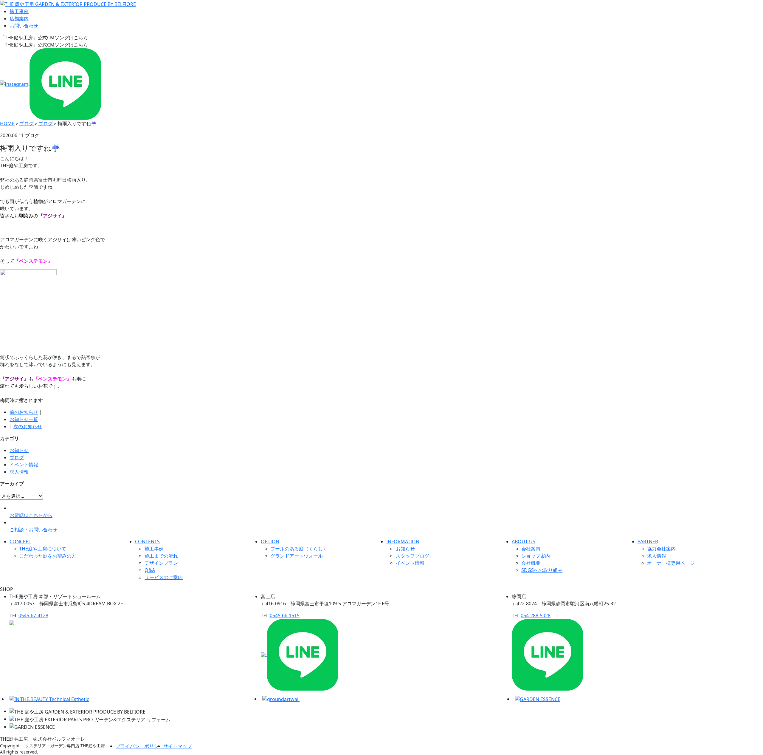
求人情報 (19, 471)
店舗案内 (19, 18)
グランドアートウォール (296, 556)
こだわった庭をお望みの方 (47, 556)
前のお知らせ (24, 412)
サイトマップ (177, 746)
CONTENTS (147, 541)
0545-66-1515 (285, 615)
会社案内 (530, 548)
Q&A (150, 570)
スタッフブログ (412, 556)
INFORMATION (402, 541)
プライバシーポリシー (139, 746)
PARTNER (648, 541)
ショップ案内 (535, 556)
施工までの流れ (161, 556)
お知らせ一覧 (24, 419)
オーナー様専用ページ (671, 563)
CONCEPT (20, 541)
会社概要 (530, 563)
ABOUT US (523, 541)
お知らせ (19, 450)
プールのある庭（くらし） (299, 548)
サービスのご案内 (164, 577)
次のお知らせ (27, 426)
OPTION (270, 541)
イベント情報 (24, 464)
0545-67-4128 (33, 615)
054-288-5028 (535, 615)
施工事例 (19, 11)
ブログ (17, 457)
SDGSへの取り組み (541, 570)
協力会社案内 (661, 548)
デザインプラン (161, 563)
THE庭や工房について (42, 548)
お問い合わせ (24, 25)
